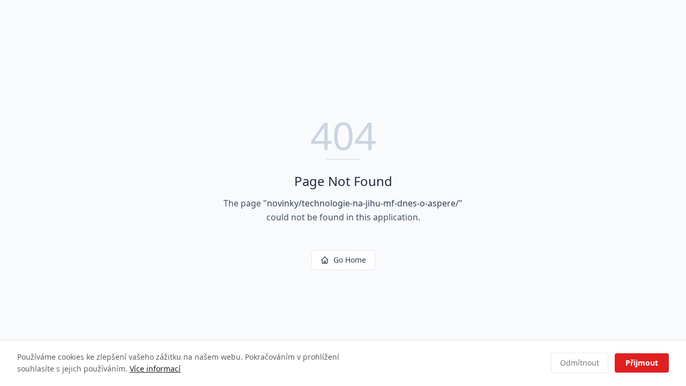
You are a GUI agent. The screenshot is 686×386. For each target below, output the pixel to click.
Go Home (349, 260)
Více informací (155, 368)
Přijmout (641, 363)
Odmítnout (579, 363)
